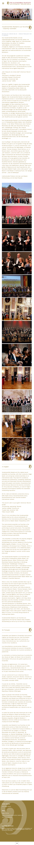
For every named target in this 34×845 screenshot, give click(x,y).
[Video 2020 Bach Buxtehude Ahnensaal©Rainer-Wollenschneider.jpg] (17, 426)
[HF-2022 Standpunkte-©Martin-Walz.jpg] (17, 263)
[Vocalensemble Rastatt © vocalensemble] (17, 401)
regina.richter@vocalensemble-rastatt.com (12, 815)
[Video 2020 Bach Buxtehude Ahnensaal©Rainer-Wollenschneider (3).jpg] (17, 378)
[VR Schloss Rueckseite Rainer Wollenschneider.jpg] (17, 194)
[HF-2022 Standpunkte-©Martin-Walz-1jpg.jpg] (17, 240)
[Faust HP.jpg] (17, 217)
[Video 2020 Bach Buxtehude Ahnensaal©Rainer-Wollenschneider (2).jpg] (17, 449)
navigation (3, 3)
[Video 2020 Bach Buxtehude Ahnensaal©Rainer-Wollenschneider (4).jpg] (17, 309)
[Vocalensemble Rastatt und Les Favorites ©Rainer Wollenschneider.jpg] (17, 332)
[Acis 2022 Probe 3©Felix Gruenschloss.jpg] (17, 355)
